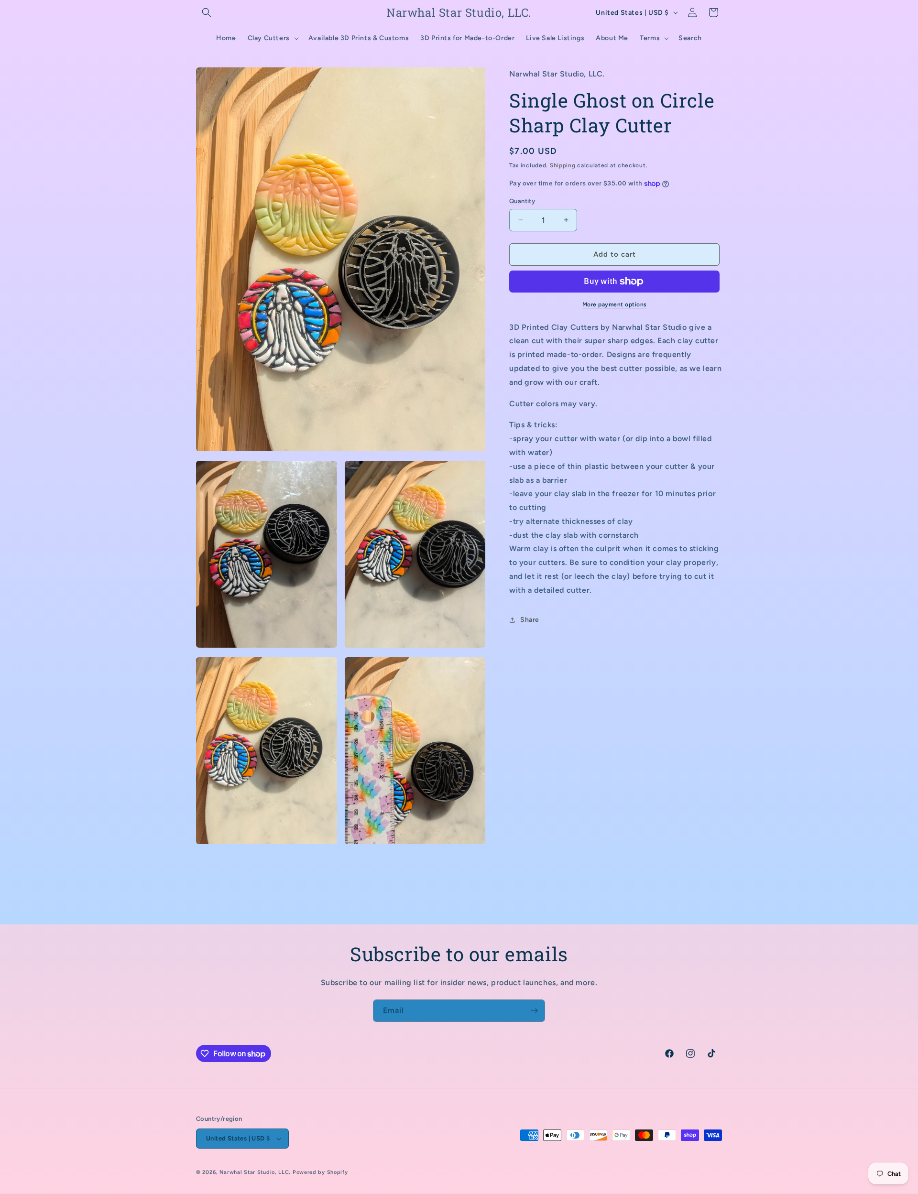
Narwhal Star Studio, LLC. (256, 1172)
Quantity (522, 201)
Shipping (563, 165)
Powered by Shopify (320, 1172)
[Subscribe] (534, 1010)
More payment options (614, 304)
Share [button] (529, 620)
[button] (206, 12)
